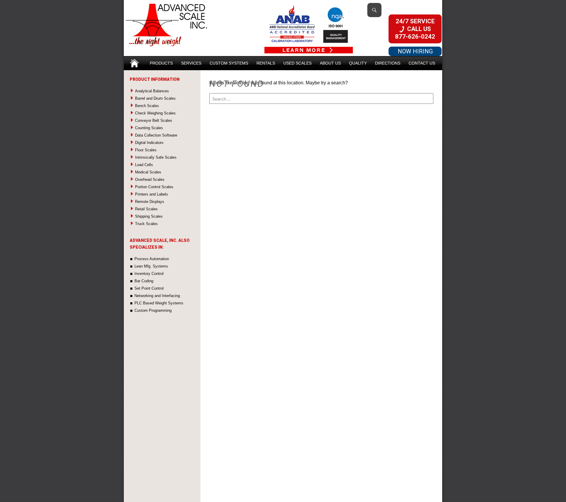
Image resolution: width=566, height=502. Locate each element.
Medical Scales (148, 172)
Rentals (265, 63)
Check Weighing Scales (155, 113)
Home (134, 61)
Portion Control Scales (154, 187)
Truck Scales (146, 224)
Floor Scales (146, 150)
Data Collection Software (156, 135)
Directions (387, 63)
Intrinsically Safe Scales (156, 157)
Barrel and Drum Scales (155, 98)
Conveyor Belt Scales (153, 120)
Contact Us (422, 63)
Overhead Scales (149, 179)
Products (161, 63)
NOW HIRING (415, 51)
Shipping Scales (149, 216)
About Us (330, 63)
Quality (358, 63)
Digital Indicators (149, 142)
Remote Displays (149, 201)
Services (191, 63)
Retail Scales (146, 209)
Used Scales (297, 63)
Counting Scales (149, 128)
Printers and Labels (151, 194)
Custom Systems (229, 63)
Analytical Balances (152, 91)
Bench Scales (147, 106)
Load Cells (144, 165)
